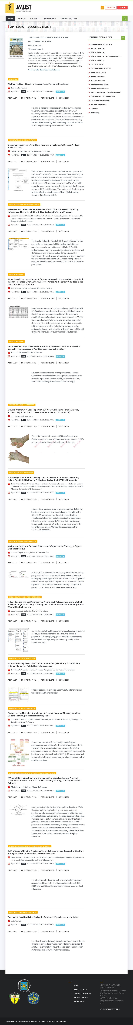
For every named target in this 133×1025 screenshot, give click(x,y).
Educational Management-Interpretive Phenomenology (32, 773)
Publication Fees (98, 76)
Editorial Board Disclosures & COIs (106, 56)
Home (11, 18)
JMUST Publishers (99, 104)
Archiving (95, 112)
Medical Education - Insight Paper (22, 912)
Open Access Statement (101, 44)
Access (59, 91)
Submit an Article (68, 18)
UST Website (79, 1001)
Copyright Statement (100, 100)
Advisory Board (97, 48)
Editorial (13, 79)
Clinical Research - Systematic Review (24, 204)
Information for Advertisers (103, 96)
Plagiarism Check (98, 72)
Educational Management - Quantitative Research (29, 846)
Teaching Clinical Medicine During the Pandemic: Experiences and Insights (43, 917)
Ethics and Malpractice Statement (106, 92)
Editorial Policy (97, 60)
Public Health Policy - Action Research (24, 597)
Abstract (12, 98)
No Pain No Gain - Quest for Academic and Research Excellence (38, 84)
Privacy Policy (80, 990)
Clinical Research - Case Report (21, 405)
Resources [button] (49, 18)
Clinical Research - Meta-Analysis (22, 140)
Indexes (94, 108)
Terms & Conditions (82, 993)
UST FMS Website (81, 997)
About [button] (21, 18)
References (64, 98)
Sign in (122, 8)
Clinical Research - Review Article (22, 541)
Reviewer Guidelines (100, 84)
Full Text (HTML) (28, 98)
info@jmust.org (112, 1009)
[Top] (126, 1017)
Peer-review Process (100, 88)
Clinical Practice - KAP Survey (21, 472)
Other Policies (97, 64)
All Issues (34, 18)
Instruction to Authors (101, 68)
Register (111, 8)
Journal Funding (98, 80)
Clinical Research (16, 274)
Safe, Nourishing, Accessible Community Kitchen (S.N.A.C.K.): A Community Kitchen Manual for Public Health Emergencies (44, 664)
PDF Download (47, 98)
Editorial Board (97, 52)
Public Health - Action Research (22, 658)
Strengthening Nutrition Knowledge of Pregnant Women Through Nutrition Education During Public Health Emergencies (44, 714)
